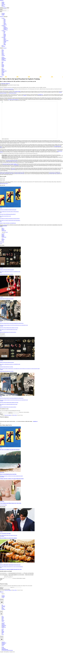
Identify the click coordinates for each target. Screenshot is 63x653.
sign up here (5, 225)
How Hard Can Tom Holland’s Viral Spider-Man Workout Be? (8, 209)
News (1, 272)
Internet (5, 34)
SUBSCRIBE (4, 230)
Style (2, 49)
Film (4, 32)
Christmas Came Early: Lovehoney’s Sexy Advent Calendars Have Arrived (11, 478)
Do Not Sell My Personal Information (7, 650)
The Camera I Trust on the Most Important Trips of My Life (7, 214)
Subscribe (5, 7)
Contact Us (3, 643)
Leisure (3, 18)
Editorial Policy (4, 642)
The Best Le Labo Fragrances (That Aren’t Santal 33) (7, 269)
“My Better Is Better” (17, 91)
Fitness (5, 26)
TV (4, 33)
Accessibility (4, 648)
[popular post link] (10, 267)
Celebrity (1, 531)
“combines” (24, 95)
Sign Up (1, 414)
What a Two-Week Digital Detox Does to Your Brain (8, 474)
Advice (3, 627)
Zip (9, 413)
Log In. (7, 232)
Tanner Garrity (3, 83)
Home (4, 39)
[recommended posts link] (10, 471)
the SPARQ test (40, 94)
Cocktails (1, 369)
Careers (3, 647)
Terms (3, 645)
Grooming (5, 24)
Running (3, 59)
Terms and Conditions (8, 415)
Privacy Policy (15, 415)
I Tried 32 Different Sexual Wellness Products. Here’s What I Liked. (10, 503)
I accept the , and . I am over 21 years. (12, 415)
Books (3, 64)
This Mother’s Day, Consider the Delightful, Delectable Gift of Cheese (11, 569)
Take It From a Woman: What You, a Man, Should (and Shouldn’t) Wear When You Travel (11, 323)
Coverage (3, 606)
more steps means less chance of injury (11, 160)
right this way (35, 421)
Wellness (3, 2)
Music (4, 31)
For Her (5, 42)
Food (4, 20)
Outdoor (5, 41)
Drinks (5, 19)
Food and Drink (6, 40)
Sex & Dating (6, 29)
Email (9, 412)
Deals (3, 5)
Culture (3, 3)
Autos (3, 54)
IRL (2, 607)
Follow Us (1, 7)
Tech (2, 73)
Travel (5, 21)
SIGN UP (1, 588)
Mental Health (6, 28)
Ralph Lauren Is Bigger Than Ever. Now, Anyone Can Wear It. (8, 332)
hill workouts (13, 168)
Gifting (5, 44)
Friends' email (2, 578)
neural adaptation (16, 164)
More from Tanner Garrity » (4, 183)
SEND (1, 579)
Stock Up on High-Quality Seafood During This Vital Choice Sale (10, 564)
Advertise (3, 644)
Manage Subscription (5, 649)
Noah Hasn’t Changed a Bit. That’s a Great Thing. (6, 274)
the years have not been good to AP (13, 99)
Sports (5, 36)
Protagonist (3, 609)
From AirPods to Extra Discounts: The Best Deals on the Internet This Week (10, 218)
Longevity (5, 27)
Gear (4, 22)
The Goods (3, 4)
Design (5, 35)
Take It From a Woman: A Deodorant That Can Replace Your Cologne (9, 327)
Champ (3, 608)
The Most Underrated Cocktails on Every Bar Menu (6, 298)
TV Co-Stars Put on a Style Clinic (5, 533)
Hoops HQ (3, 46)
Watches (5, 23)
